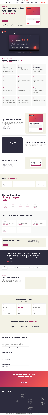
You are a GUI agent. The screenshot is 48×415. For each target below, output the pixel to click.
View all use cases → (30, 409)
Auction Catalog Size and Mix (5, 267)
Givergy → (30, 0)
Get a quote (5, 244)
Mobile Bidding (16, 402)
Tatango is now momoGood (42, 402)
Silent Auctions (16, 400)
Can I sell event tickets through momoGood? (8, 354)
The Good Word (22, 2)
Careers (36, 2)
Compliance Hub (42, 404)
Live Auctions (16, 401)
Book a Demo (43, 2)
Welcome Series (29, 408)
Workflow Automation (30, 398)
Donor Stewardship (30, 403)
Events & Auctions (17, 399)
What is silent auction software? (6, 341)
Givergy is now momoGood (42, 400)
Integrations (17, 2)
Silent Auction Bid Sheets (24, 267)
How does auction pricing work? (6, 359)
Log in (39, 2)
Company (32, 2)
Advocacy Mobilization (30, 407)
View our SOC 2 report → (20, 307)
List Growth (29, 406)
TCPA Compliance (42, 405)
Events (41, 396)
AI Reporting (22, 401)
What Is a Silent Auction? (17, 267)
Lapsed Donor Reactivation (29, 404)
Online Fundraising (30, 397)
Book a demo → (24, 382)
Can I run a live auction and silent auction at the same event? (10, 347)
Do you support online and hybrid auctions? (7, 357)
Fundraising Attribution (30, 402)
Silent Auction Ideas (12, 267)
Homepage (42, 398)
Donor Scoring (22, 397)
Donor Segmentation (30, 401)
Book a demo (4, 21)
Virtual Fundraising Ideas (38, 267)
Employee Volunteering (23, 393)
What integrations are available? (6, 364)
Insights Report (27, 2)
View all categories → (30, 399)
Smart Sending (22, 398)
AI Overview (22, 396)
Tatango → (27, 0)
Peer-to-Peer (16, 397)
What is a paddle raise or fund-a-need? (7, 352)
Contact (42, 397)
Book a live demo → (31, 52)
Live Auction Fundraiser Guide (31, 267)
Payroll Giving (22, 394)
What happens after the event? (6, 366)
